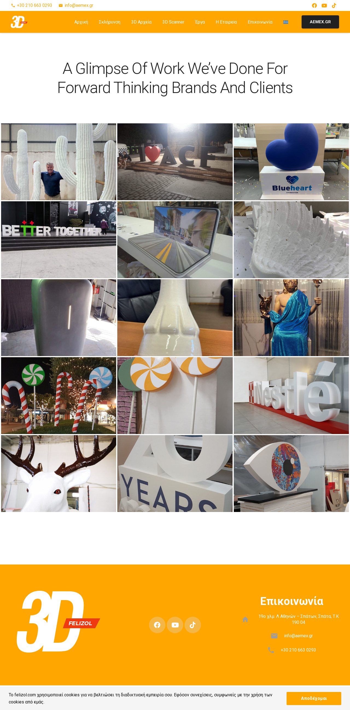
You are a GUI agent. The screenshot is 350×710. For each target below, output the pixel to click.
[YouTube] (324, 5)
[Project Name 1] (291, 239)
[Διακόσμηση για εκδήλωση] (58, 161)
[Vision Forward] (291, 473)
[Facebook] (314, 5)
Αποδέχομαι (314, 698)
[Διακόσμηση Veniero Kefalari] (58, 473)
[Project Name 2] (174, 317)
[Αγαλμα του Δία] (291, 317)
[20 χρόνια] (174, 473)
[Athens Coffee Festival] (174, 161)
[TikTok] (334, 5)
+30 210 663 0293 (298, 650)
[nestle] (291, 395)
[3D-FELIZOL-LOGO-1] (19, 22)
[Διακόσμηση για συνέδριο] (58, 239)
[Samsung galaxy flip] (174, 239)
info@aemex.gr (298, 635)
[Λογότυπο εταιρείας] (291, 161)
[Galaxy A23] (58, 317)
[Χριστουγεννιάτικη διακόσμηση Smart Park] (58, 395)
